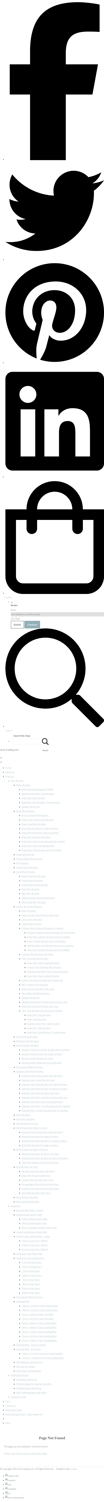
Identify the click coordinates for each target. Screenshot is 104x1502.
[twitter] (54, 259)
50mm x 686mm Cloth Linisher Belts (39, 1323)
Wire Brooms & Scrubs (27, 1123)
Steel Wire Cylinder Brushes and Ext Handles (48, 950)
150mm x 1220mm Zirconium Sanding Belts (43, 1357)
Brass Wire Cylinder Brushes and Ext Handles (43, 841)
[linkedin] (54, 476)
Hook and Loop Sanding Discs (30, 1258)
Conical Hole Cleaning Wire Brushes (44, 967)
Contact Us (10, 1405)
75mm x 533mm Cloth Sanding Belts (39, 1340)
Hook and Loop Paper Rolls (29, 1253)
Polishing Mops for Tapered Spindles (33, 1384)
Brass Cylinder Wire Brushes (35, 815)
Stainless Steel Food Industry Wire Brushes (42, 1075)
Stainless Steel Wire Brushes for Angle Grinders (44, 1084)
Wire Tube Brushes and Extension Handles (42, 1010)
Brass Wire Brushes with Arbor (36, 837)
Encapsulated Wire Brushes (29, 858)
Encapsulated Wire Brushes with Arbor (40, 1184)
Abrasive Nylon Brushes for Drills (37, 1058)
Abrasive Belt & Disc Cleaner (29, 1210)
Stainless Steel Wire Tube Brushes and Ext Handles (46, 1106)
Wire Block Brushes (25, 1119)
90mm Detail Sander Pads (34, 1223)
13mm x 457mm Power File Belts (37, 1318)
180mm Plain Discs (31, 1284)
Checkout (32, 624)
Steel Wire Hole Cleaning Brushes (43, 976)
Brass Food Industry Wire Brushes (38, 819)
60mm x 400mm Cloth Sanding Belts (39, 1327)
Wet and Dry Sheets (25, 1366)
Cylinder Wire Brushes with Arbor (38, 954)
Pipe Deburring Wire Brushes (36, 993)
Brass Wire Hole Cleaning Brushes (38, 845)
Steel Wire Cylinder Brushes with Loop (40, 1006)
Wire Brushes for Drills (27, 1167)
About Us (9, 772)
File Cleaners (22, 863)
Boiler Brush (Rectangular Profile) (37, 789)
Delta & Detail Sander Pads (29, 1214)
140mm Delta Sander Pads (34, 1219)
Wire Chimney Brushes (27, 1197)
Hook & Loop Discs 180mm (35, 1240)
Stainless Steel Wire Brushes (29, 1071)
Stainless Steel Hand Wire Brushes (38, 898)
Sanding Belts (22, 1301)
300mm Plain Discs (31, 1292)
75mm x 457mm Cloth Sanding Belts (39, 1336)
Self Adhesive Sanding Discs (29, 1362)
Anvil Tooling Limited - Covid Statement (24, 1414)
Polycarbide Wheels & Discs (29, 1067)
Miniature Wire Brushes (27, 1041)
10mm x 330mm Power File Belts (37, 1314)
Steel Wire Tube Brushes (33, 798)
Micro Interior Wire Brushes (35, 984)
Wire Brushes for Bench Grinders (32, 1149)
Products (9, 776)
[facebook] (54, 159)
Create (73, 1468)
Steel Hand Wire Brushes (34, 902)
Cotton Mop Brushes (31, 924)
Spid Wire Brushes (30, 893)
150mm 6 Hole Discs (32, 1275)
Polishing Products (19, 1375)
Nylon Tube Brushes (36, 1019)
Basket (17, 624)
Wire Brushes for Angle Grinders (31, 1127)
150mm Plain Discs (31, 1279)
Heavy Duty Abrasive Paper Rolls (31, 1232)
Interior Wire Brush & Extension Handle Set (42, 980)
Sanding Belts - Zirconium (28, 1349)
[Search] (45, 741)
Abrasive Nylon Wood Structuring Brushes (42, 1062)
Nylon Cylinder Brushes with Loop (38, 989)
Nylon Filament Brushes (27, 1045)
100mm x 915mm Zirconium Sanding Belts (42, 1353)
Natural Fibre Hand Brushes (35, 884)
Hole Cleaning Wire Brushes (35, 958)
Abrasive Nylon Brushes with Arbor (38, 1171)
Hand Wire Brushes (25, 871)
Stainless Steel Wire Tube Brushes (38, 793)
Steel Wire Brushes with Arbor (36, 1193)
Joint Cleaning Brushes (27, 1036)
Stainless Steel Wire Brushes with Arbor (40, 1093)
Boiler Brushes (23, 785)
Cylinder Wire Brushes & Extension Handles (42, 928)
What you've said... (14, 1410)
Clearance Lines (18, 1397)
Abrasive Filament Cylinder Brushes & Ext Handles (51, 932)
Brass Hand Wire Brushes (34, 824)
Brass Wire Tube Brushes (39, 1015)
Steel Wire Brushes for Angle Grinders (40, 1145)
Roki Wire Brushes (30, 889)
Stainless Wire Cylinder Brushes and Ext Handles (50, 945)
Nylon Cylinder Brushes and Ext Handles (46, 941)
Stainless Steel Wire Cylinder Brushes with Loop (44, 1002)
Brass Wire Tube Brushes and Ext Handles (42, 850)
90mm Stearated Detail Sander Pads (39, 1227)
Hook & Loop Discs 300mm (35, 1249)
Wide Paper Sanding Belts (28, 1371)
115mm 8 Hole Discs (32, 1262)
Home (8, 767)
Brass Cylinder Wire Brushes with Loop (40, 915)
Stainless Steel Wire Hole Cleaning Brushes (47, 971)
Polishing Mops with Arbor (28, 1388)
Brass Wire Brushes (25, 811)
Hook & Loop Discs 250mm (35, 1245)
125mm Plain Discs (31, 1271)
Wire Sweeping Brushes (27, 1201)
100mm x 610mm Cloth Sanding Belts (40, 1305)
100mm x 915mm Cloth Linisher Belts (40, 1310)
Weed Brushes (23, 1114)
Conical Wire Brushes (32, 919)
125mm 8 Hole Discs (32, 1266)
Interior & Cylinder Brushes (29, 906)
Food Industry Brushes (27, 867)
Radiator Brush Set (31, 806)
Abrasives (15, 1206)
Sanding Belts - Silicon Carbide (31, 1344)
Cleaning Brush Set (25, 854)
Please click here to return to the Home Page (25, 1453)
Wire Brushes (17, 780)
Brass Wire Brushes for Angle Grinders (40, 828)
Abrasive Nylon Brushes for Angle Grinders (42, 1054)
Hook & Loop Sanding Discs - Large (33, 1236)
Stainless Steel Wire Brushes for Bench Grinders (45, 1088)
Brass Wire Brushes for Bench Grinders (40, 832)
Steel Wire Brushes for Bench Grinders (40, 1162)
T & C (7, 1401)
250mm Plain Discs (31, 1288)
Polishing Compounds (26, 1379)
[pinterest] (54, 362)
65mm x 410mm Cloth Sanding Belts (39, 1331)
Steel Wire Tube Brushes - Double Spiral (41, 802)
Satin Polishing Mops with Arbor (31, 1392)
